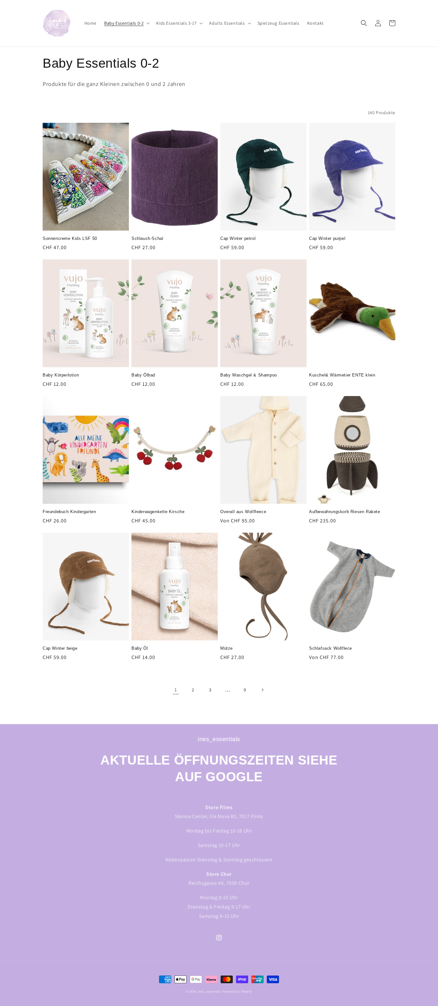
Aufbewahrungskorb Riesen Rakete (344, 511)
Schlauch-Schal (147, 238)
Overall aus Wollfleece (243, 511)
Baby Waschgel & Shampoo (248, 375)
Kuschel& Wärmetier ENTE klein (342, 375)
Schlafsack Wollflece (330, 648)
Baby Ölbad (143, 375)
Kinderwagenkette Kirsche (157, 511)
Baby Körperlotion (61, 375)
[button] (126, 23)
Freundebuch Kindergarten (69, 511)
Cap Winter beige (60, 648)
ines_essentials (209, 991)
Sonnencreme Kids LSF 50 (70, 238)
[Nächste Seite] (262, 690)
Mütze (226, 648)
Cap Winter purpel (327, 238)
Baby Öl (139, 648)
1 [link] (175, 689)
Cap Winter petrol (238, 238)
